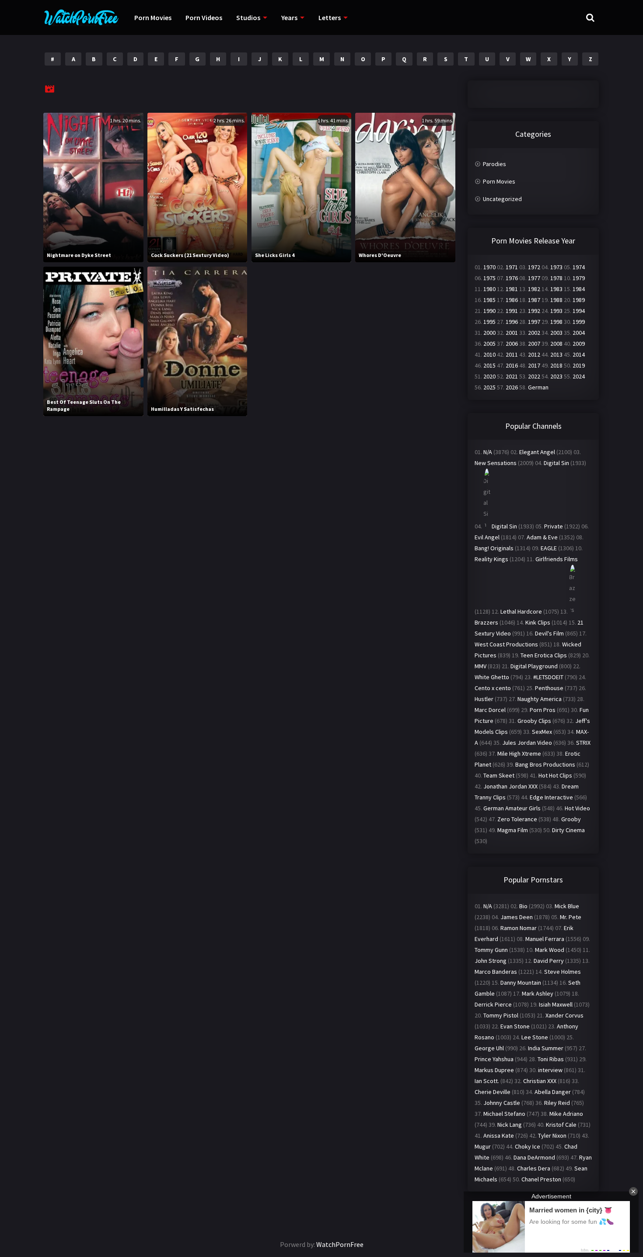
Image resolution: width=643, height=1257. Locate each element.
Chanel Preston (541, 1179)
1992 (534, 311)
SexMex (542, 732)
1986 (512, 300)
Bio (523, 906)
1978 (556, 278)
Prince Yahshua (494, 1059)
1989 (579, 300)
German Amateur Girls (512, 808)
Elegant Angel (537, 452)
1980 (489, 289)
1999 (579, 322)
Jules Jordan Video (527, 743)
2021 (512, 376)
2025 (489, 387)
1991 (512, 311)
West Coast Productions (506, 644)
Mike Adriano (566, 1114)
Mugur (483, 1146)
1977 (534, 278)
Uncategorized (502, 199)
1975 (489, 278)
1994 (579, 311)
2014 (579, 354)
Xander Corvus (564, 1015)
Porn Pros (543, 710)
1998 (556, 322)
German (538, 387)
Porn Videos (203, 17)
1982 (534, 289)
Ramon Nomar (518, 928)
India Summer (545, 1048)
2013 (556, 354)
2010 (489, 354)
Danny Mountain (520, 982)
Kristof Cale (561, 1125)
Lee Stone (534, 1037)
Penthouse (549, 688)
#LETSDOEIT (548, 677)
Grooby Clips (534, 721)
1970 (489, 267)
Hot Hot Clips (555, 775)
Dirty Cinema (568, 830)
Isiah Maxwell (556, 1004)
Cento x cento (493, 688)
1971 (512, 267)
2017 (534, 365)
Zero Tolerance (517, 819)
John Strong (491, 961)
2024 (579, 376)
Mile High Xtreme (519, 753)
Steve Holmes (562, 972)
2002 (534, 333)
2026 (512, 387)
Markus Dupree (494, 1070)
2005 (489, 343)
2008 (556, 343)
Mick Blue (567, 906)
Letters (329, 17)
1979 (579, 278)
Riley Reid (557, 1103)
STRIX (583, 743)
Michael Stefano (504, 1114)
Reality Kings (491, 559)
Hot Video (577, 808)
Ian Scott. (487, 1081)
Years (289, 17)
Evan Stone (515, 1026)
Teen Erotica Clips (544, 655)
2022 (534, 376)
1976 (512, 278)
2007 (534, 343)
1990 (489, 311)
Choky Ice (527, 1146)
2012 (534, 354)
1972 (534, 267)
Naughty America (539, 699)
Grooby (571, 819)
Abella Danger (553, 1092)
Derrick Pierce (493, 1004)
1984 (579, 289)
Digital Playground (534, 666)
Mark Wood (549, 950)
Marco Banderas (496, 972)
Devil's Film (549, 633)
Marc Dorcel (490, 710)
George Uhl (489, 1048)
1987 (534, 300)
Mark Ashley (537, 993)
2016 (512, 365)
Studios (248, 17)
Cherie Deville (492, 1092)
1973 (556, 267)
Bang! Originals (494, 548)
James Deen (516, 917)
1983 (556, 289)
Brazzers (486, 622)
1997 (534, 322)
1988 (556, 300)
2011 (512, 354)
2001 (512, 333)
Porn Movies (152, 17)
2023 (556, 376)
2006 (512, 343)
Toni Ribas (551, 1059)
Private (553, 526)
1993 (556, 311)
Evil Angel (487, 537)
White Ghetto (492, 677)
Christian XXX (539, 1081)
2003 (556, 333)
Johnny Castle (501, 1103)
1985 (489, 300)
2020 (489, 376)
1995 (489, 322)
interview (550, 1070)
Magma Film (512, 830)
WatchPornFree (339, 1244)
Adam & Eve (542, 537)
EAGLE (549, 548)
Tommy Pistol (500, 1015)
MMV (480, 666)
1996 (512, 322)
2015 (489, 365)
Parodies (494, 164)
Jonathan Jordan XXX (510, 786)
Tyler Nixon (552, 1135)
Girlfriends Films (556, 559)
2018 (556, 365)
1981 (512, 289)
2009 (579, 343)
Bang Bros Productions (545, 764)
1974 (579, 267)
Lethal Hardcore (521, 611)
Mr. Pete (570, 917)
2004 (579, 333)
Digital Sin (556, 463)
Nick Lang (509, 1125)
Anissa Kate (498, 1135)
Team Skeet (498, 775)
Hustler (484, 699)
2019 (579, 365)
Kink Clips (537, 622)
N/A (487, 452)
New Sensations (496, 463)
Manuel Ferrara (544, 939)
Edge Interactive (551, 797)
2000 (489, 333)
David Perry (549, 961)
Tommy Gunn (491, 950)
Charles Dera (533, 1168)
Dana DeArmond (534, 1157)
